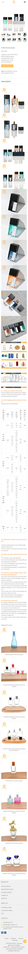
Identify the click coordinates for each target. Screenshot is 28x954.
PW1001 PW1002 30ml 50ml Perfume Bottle (14, 812)
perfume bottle (11, 943)
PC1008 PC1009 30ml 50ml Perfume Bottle (14, 717)
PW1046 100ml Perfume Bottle (14, 654)
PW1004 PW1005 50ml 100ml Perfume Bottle (14, 874)
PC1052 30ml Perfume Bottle (14, 781)
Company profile (6, 907)
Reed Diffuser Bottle (7, 889)
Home (6, 938)
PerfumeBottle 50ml (7, 73)
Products (13, 938)
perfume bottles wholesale (14, 949)
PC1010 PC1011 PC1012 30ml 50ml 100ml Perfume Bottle (14, 749)
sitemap (15, 940)
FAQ (2, 913)
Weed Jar (4, 898)
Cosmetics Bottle (6, 892)
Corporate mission (7, 910)
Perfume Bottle (5, 886)
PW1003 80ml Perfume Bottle (14, 843)
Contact (20, 938)
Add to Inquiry (7, 65)
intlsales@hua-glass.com (10, 924)
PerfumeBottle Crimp (10, 71)
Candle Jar (4, 895)
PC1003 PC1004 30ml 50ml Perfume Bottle (14, 685)
